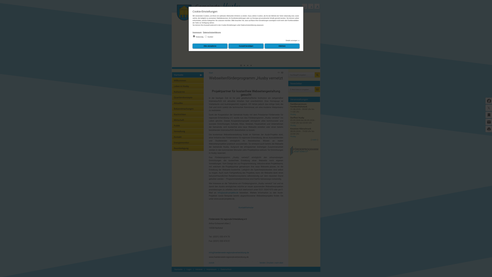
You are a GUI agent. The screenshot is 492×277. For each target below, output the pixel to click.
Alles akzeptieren (210, 46)
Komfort (210, 37)
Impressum (197, 32)
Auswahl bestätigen (246, 46)
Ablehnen (282, 46)
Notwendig (200, 37)
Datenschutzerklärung (212, 32)
